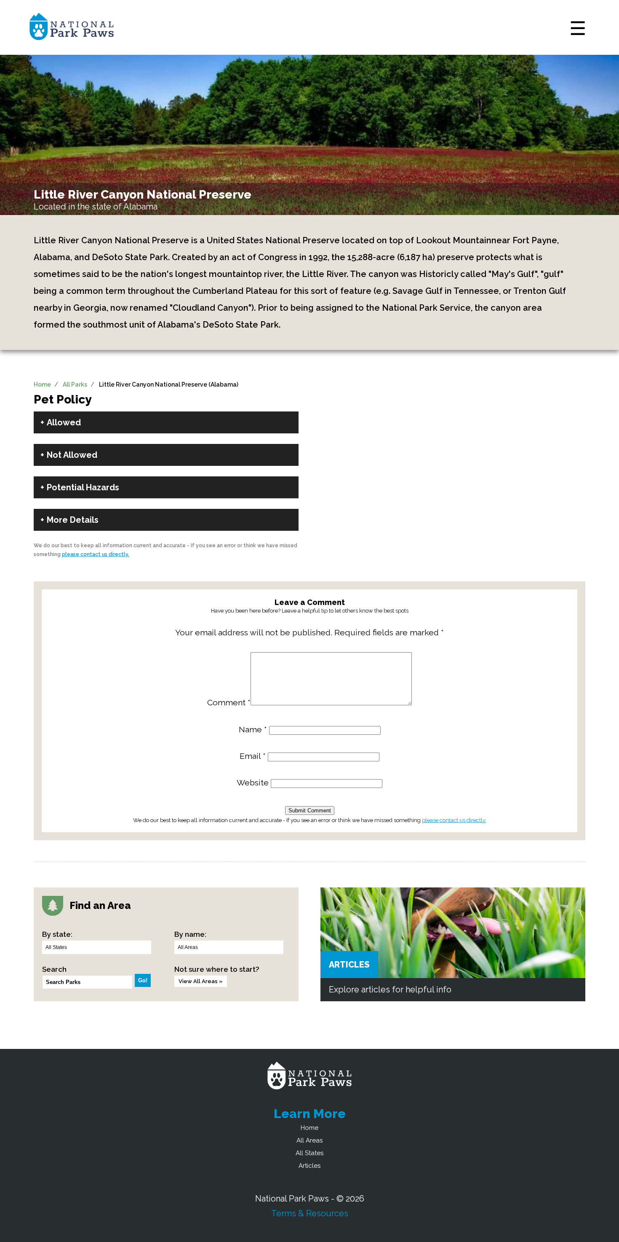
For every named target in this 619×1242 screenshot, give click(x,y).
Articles (349, 965)
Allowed (64, 422)
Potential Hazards (83, 487)
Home (42, 384)
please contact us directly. (95, 554)
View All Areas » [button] (201, 981)
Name (253, 729)
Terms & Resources (309, 1213)
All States (309, 1153)
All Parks (75, 384)
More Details (73, 520)
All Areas (309, 1140)
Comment (229, 702)
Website (253, 783)
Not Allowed (72, 455)
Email (253, 756)
